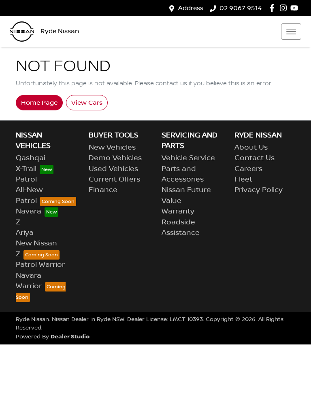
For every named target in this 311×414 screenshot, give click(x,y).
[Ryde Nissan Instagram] (284, 8)
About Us (251, 147)
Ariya (25, 232)
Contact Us (254, 158)
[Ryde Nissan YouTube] (295, 8)
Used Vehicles (113, 169)
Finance (103, 190)
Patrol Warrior (40, 264)
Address (190, 8)
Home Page (39, 102)
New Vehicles (112, 147)
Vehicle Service (188, 158)
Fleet (243, 179)
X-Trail (26, 169)
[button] (291, 31)
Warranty (178, 211)
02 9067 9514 (240, 8)
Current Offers (114, 179)
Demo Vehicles (115, 158)
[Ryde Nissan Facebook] (273, 8)
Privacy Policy (258, 190)
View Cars (86, 102)
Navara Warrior (29, 281)
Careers (248, 169)
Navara (28, 211)
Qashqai (30, 158)
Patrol (26, 179)
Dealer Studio (70, 336)
